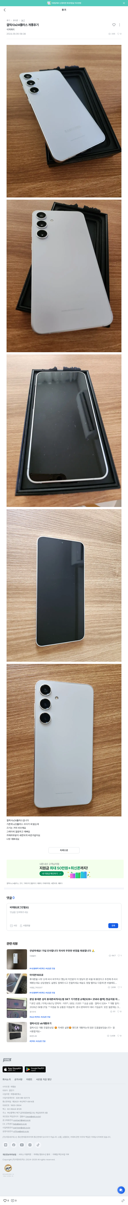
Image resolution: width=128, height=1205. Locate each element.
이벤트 (29, 1079)
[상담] (121, 1190)
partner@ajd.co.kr (21, 1128)
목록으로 (64, 850)
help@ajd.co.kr (20, 1124)
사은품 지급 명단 (44, 1079)
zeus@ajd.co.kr (33, 1116)
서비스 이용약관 (25, 1154)
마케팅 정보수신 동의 (42, 1154)
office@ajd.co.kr (21, 1131)
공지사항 (18, 1079)
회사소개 (6, 1079)
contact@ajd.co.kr (22, 1120)
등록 (113, 925)
